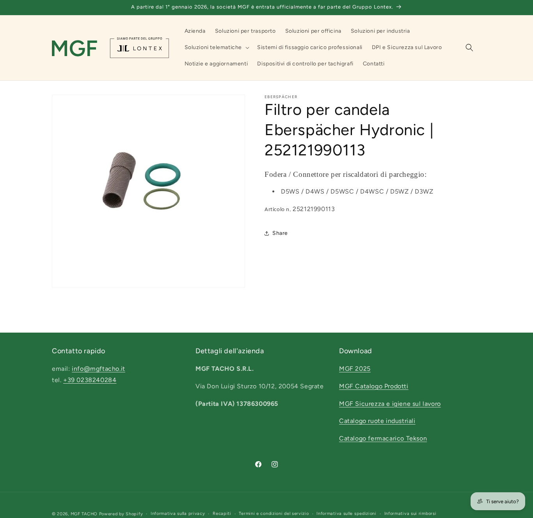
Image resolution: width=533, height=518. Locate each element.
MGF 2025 (355, 368)
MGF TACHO (84, 513)
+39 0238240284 (89, 380)
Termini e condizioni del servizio (274, 513)
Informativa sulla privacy (178, 513)
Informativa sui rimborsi (410, 513)
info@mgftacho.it (98, 368)
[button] (216, 47)
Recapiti (222, 513)
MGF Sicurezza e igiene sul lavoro (390, 403)
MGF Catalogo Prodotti (374, 386)
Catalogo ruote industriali (377, 421)
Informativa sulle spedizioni (346, 513)
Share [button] (280, 233)
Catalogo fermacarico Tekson (383, 438)
